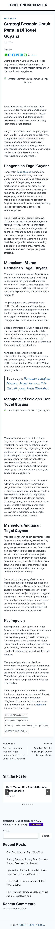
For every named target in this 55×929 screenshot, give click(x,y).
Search (6, 831)
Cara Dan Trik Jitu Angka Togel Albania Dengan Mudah (41, 749)
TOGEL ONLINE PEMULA (16, 731)
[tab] (22, 804)
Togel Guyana (24, 172)
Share (34, 55)
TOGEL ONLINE (10, 19)
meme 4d (41, 704)
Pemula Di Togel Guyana (16, 715)
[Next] (48, 792)
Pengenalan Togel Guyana (16, 720)
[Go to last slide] (7, 792)
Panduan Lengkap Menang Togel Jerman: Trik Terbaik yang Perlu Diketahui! (28, 383)
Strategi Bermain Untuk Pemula (18, 726)
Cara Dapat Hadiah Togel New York (24, 852)
